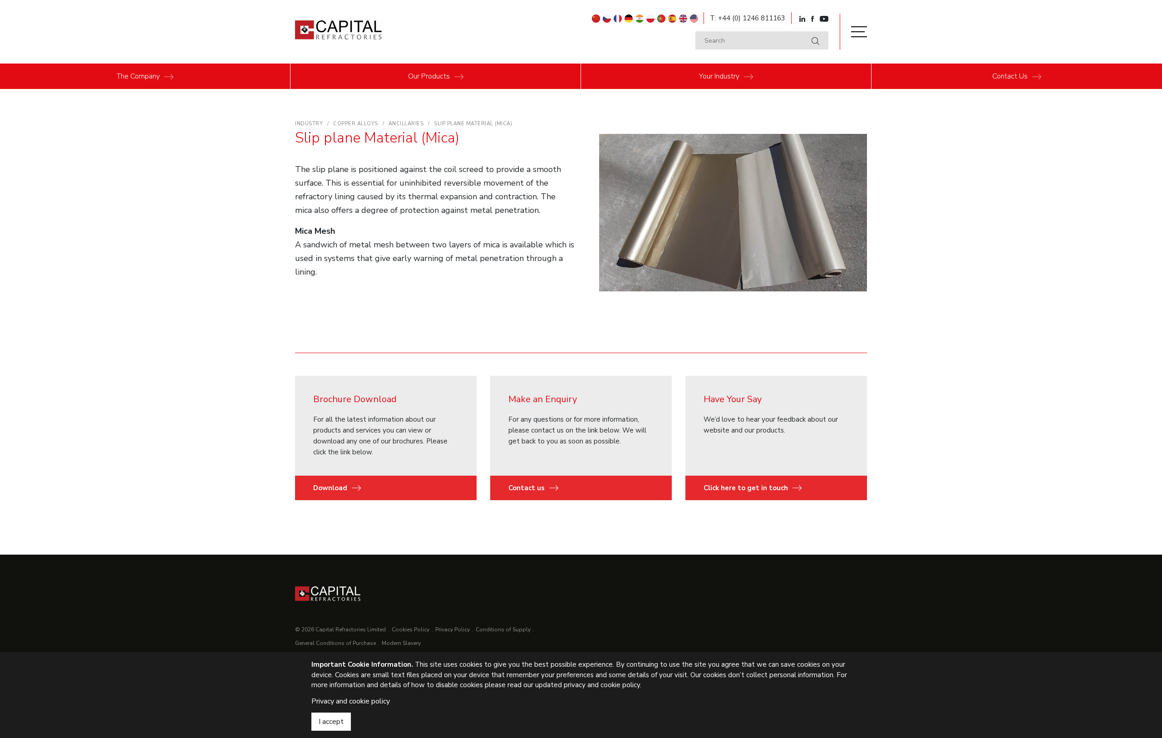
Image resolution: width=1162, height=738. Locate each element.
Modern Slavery (401, 643)
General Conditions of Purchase (335, 643)
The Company (138, 76)
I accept (331, 722)
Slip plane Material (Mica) (473, 123)
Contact (1010, 76)
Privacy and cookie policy (350, 701)
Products (429, 76)
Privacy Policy (452, 629)
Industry (719, 76)
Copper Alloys (355, 123)
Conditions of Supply (503, 629)
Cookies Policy (410, 629)
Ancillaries (406, 123)
